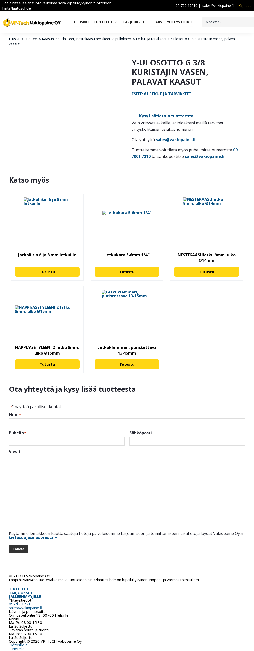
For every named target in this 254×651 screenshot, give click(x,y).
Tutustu (47, 271)
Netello (18, 648)
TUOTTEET (19, 588)
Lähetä (18, 549)
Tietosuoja (18, 644)
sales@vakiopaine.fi (218, 5)
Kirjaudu (245, 5)
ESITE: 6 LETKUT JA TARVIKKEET (161, 94)
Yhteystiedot (180, 22)
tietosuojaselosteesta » (33, 537)
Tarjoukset (134, 22)
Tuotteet (103, 22)
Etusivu (81, 22)
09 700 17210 (186, 5)
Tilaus (156, 22)
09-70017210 (21, 603)
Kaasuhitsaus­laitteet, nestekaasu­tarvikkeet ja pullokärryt (87, 38)
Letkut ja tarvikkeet (151, 38)
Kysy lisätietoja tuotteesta (166, 116)
